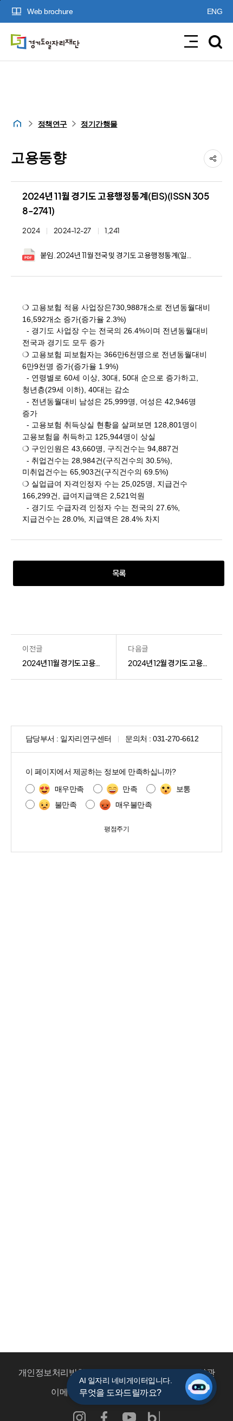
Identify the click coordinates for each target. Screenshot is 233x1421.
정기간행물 (99, 124)
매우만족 (69, 789)
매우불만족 (133, 805)
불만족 (66, 805)
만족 (129, 789)
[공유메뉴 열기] (213, 158)
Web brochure (50, 11)
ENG (215, 11)
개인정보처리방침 (52, 1372)
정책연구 (52, 124)
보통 (183, 789)
